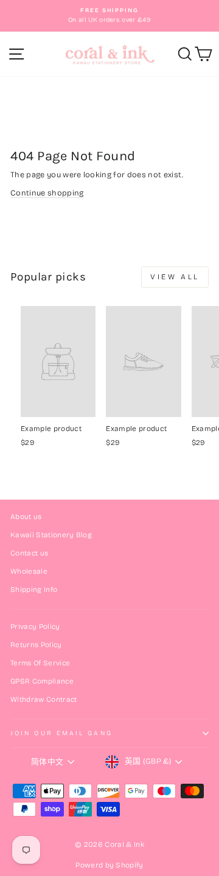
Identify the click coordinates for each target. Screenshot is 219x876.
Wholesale (28, 571)
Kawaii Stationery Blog (51, 535)
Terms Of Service (40, 663)
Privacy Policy (35, 626)
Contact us (29, 553)
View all (175, 277)
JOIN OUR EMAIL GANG (61, 733)
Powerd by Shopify (109, 865)
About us (26, 516)
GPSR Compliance (42, 681)
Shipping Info (33, 589)
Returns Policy (36, 644)
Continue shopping (46, 192)
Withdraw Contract (43, 699)
